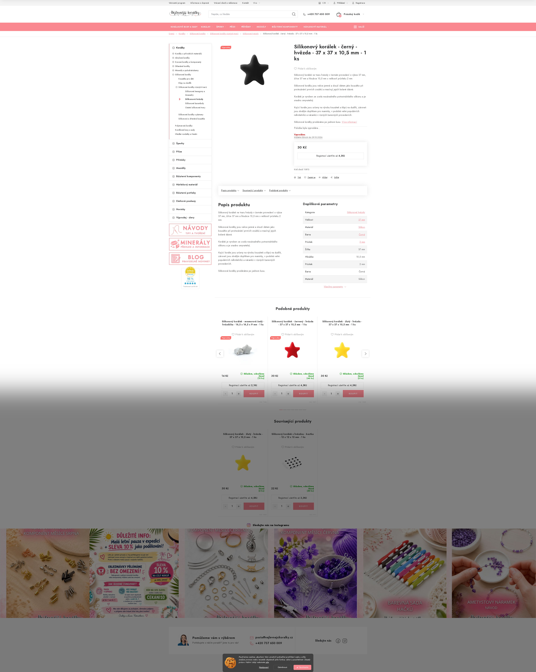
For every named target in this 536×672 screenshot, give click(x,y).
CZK (324, 3)
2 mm (362, 242)
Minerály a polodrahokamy (186, 70)
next (365, 353)
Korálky (180, 47)
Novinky (180, 209)
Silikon (362, 227)
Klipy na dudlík (185, 83)
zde (267, 662)
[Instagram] (345, 641)
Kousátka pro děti (186, 78)
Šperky (180, 143)
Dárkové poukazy (186, 201)
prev (220, 353)
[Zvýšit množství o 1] (238, 393)
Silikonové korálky (183, 74)
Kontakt (245, 3)
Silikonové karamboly (194, 103)
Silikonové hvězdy (194, 99)
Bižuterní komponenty (188, 176)
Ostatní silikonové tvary (195, 107)
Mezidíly (181, 168)
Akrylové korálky (182, 57)
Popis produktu (228, 190)
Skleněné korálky (182, 66)
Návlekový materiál (187, 184)
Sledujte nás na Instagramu (271, 525)
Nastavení (264, 667)
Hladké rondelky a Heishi (186, 134)
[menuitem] (184, 27)
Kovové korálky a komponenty (188, 62)
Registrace (360, 3)
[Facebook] (338, 641)
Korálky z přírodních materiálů (188, 53)
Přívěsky (180, 159)
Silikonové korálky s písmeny (191, 114)
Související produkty (253, 190)
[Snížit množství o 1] (225, 393)
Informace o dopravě (199, 3)
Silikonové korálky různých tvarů (193, 87)
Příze (179, 151)
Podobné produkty (278, 190)
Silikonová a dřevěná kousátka (192, 118)
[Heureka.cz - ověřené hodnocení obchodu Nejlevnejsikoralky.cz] (190, 278)
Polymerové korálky (183, 125)
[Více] (359, 27)
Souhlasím (303, 667)
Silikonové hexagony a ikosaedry (195, 93)
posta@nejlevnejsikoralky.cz (274, 637)
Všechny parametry (333, 286)
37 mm (361, 219)
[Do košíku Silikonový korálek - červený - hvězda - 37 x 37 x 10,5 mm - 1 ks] (303, 393)
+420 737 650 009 (318, 14)
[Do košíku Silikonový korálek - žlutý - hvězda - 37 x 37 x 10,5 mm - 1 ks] (353, 393)
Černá (362, 234)
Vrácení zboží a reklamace (225, 3)
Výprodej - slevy (185, 217)
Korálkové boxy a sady (185, 130)
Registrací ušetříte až (330, 155)
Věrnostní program (177, 3)
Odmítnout (282, 667)
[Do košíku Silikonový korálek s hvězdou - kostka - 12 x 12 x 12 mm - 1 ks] (303, 506)
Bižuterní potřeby (186, 192)
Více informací (349, 122)
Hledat (294, 14)
